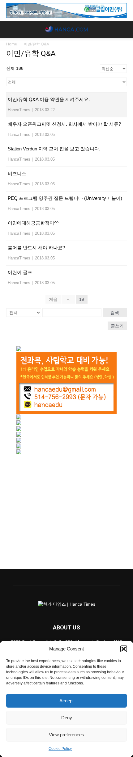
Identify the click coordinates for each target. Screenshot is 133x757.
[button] (124, 649)
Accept (66, 700)
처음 (53, 299)
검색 (114, 312)
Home (11, 44)
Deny (66, 717)
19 (81, 299)
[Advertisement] (66, 508)
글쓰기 (117, 325)
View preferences (66, 734)
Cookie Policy (60, 748)
